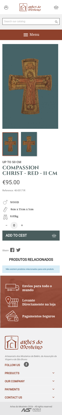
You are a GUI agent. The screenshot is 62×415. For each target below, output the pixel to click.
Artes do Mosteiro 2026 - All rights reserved (31, 406)
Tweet (18, 250)
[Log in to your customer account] (6, 7)
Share (12, 250)
